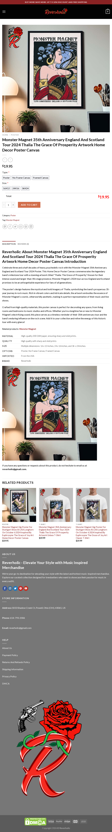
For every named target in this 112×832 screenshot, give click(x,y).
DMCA (5, 683)
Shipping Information (12, 669)
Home (5, 135)
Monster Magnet (12, 220)
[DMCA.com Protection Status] (35, 821)
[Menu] (4, 11)
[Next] (109, 518)
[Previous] (2, 518)
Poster (15, 135)
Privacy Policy (9, 676)
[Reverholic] (56, 12)
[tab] (9, 244)
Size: (5, 183)
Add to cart (29, 204)
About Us (7, 648)
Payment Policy (10, 655)
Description (9, 244)
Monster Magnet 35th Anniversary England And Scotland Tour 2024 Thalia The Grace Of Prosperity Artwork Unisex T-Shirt (55, 531)
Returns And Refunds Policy (16, 662)
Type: (5, 172)
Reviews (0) (23, 244)
